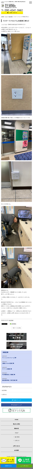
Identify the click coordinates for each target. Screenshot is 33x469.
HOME (2, 16)
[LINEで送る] (13, 323)
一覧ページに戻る (16, 327)
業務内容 (16, 428)
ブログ (6, 16)
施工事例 (10, 16)
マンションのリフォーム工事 (9, 357)
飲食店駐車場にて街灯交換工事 (9, 379)
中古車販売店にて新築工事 (8, 373)
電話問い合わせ (9, 465)
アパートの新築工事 (7, 368)
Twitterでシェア (17, 400)
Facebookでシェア (17, 405)
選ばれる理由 (16, 424)
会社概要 (16, 450)
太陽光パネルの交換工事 (8, 362)
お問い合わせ (16, 446)
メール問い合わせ (24, 465)
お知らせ (4, 394)
